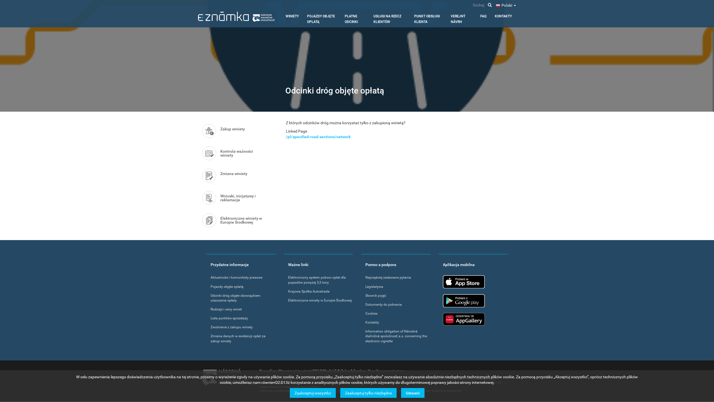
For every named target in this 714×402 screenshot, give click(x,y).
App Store (464, 281)
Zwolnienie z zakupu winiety (232, 327)
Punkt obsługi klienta (427, 19)
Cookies (371, 313)
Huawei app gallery (464, 319)
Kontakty (503, 16)
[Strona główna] (236, 17)
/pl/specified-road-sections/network (318, 137)
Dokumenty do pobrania (383, 305)
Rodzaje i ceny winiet (226, 309)
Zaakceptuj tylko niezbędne (368, 393)
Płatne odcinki (351, 19)
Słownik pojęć (375, 296)
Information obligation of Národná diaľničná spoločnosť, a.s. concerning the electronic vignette (396, 336)
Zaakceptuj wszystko (313, 393)
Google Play (464, 300)
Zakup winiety (232, 129)
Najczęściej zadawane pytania (388, 277)
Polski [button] (507, 5)
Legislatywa (374, 287)
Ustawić (413, 393)
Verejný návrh (458, 19)
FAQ (483, 16)
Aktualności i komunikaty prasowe (236, 277)
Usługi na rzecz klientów (387, 19)
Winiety (292, 16)
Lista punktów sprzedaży (229, 318)
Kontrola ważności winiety (236, 153)
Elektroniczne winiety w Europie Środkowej (241, 220)
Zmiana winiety (233, 173)
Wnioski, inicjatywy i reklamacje (238, 198)
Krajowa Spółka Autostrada (309, 291)
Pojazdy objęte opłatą (321, 19)
